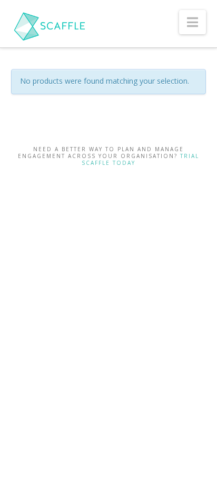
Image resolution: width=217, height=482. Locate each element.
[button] (192, 22)
